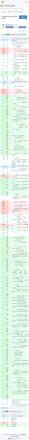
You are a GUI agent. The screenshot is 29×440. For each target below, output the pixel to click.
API (20, 438)
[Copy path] (25, 35)
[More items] (27, 11)
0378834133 (10, 27)
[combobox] (19, 31)
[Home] (3, 2)
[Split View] (23, 31)
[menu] (26, 31)
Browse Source (23, 17)
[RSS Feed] (2, 8)
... (2, 21)
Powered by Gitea (7, 434)
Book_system (10, 6)
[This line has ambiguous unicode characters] (9, 149)
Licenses (16, 438)
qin (4, 6)
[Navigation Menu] (26, 2)
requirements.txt (14, 411)
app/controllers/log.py (17, 34)
